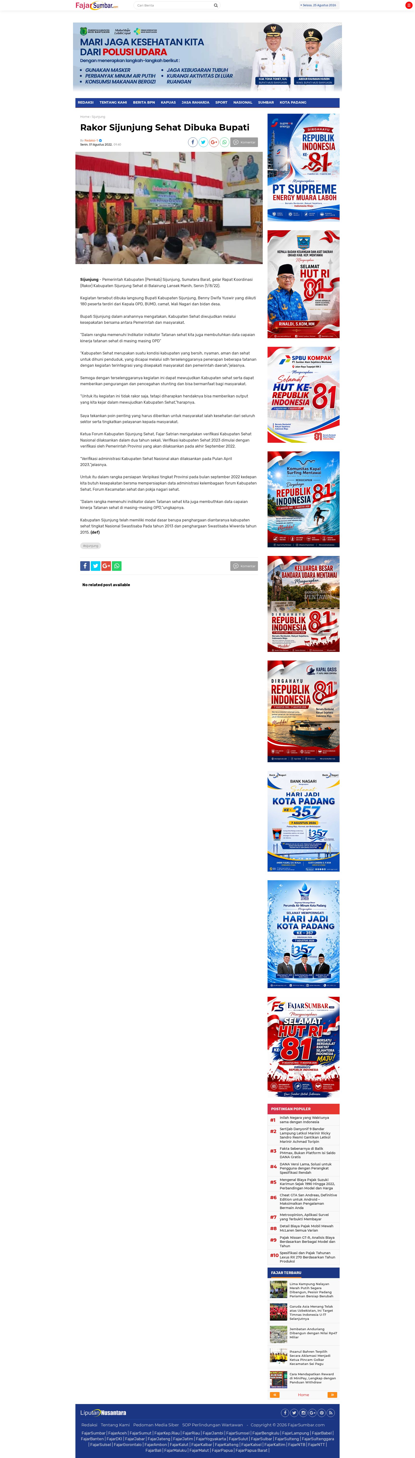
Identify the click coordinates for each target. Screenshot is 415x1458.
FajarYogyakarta (211, 1438)
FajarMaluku (175, 1450)
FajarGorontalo (128, 1444)
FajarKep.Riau (167, 1433)
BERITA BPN (144, 102)
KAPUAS (168, 102)
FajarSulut (238, 1438)
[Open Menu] (409, 5)
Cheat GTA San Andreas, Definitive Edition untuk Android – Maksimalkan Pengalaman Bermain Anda (308, 1201)
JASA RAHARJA (195, 102)
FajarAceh (117, 1433)
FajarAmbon (156, 1444)
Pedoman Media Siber (156, 1425)
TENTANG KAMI (113, 102)
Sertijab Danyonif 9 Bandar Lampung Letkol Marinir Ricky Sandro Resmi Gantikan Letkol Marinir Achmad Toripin (305, 1135)
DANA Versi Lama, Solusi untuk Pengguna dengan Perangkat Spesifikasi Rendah (306, 1168)
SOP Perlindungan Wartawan (212, 1425)
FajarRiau (191, 1433)
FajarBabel (322, 1433)
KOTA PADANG (293, 102)
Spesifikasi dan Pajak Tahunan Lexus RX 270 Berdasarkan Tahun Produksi (307, 1257)
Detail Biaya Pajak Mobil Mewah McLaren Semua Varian (306, 1228)
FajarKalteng (226, 1444)
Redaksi (89, 1425)
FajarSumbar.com (306, 1425)
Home (84, 116)
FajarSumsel (238, 1433)
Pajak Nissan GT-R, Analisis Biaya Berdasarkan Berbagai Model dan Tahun (307, 1242)
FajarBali (153, 1450)
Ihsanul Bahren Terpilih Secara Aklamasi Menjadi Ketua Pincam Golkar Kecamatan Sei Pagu (310, 1358)
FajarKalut (179, 1444)
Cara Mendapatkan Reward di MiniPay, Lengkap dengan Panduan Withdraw (313, 1378)
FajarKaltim (274, 1444)
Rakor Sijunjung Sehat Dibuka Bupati (165, 127)
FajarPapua (222, 1450)
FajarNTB (296, 1444)
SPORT (221, 102)
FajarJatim (183, 1438)
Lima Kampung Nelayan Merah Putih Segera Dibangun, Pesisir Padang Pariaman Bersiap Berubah (311, 1290)
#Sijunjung (90, 546)
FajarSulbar (261, 1438)
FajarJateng (159, 1438)
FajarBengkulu (265, 1433)
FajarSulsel (100, 1444)
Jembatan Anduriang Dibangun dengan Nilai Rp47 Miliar (313, 1333)
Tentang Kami (115, 1425)
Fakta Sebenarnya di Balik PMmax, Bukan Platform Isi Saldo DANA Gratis (308, 1153)
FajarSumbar (93, 1433)
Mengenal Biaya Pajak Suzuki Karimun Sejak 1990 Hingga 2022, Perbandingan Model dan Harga (307, 1184)
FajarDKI (114, 1438)
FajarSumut (141, 1433)
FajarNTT (316, 1444)
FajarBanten (92, 1438)
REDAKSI (86, 102)
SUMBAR (266, 102)
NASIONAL (242, 102)
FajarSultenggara (318, 1438)
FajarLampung (295, 1433)
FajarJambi (213, 1433)
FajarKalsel (251, 1444)
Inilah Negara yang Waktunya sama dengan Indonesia (304, 1120)
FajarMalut (199, 1450)
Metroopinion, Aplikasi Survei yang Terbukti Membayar (304, 1217)
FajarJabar (135, 1438)
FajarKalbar (201, 1444)
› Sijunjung (97, 116)
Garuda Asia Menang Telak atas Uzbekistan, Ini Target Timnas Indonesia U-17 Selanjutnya (311, 1313)
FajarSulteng (287, 1438)
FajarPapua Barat (252, 1450)
